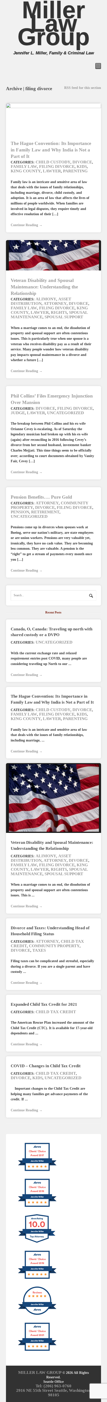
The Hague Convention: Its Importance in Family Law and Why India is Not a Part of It (51, 150)
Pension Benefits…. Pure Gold (41, 497)
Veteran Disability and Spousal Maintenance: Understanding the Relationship (44, 287)
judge (18, 412)
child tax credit (56, 1011)
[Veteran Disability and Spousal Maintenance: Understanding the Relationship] (53, 798)
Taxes (39, 950)
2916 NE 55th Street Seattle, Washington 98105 (53, 1392)
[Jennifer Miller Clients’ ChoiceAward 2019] (37, 1278)
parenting (75, 171)
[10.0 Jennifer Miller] (37, 1243)
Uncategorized (65, 412)
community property (54, 945)
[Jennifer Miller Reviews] (37, 1314)
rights (59, 312)
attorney (55, 303)
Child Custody (53, 162)
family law (24, 166)
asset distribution (41, 301)
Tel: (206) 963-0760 (53, 1386)
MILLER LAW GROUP (39, 1372)
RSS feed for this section (82, 88)
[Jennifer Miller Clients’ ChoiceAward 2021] (37, 1350)
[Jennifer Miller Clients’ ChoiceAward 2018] (37, 1206)
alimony (46, 299)
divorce (82, 162)
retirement (45, 512)
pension (20, 512)
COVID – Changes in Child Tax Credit (46, 1066)
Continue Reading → (27, 225)
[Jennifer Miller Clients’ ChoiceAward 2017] (37, 1171)
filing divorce (57, 166)
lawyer (52, 171)
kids (82, 166)
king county (26, 171)
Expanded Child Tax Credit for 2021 (44, 1004)
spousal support (64, 317)
